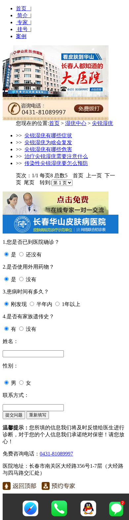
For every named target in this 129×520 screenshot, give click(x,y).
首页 (54, 123)
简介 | (23, 15)
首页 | (23, 8)
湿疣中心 (75, 123)
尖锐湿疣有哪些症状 (48, 135)
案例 (21, 36)
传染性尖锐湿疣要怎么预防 (56, 163)
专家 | (23, 22)
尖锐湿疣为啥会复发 (48, 142)
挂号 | (23, 29)
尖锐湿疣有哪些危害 (48, 149)
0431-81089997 (56, 453)
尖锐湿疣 (102, 123)
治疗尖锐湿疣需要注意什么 (56, 156)
